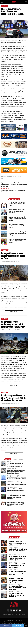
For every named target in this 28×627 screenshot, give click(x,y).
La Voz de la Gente (7, 614)
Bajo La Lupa (15, 614)
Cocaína (21, 176)
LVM (3, 178)
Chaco (15, 176)
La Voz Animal (22, 614)
